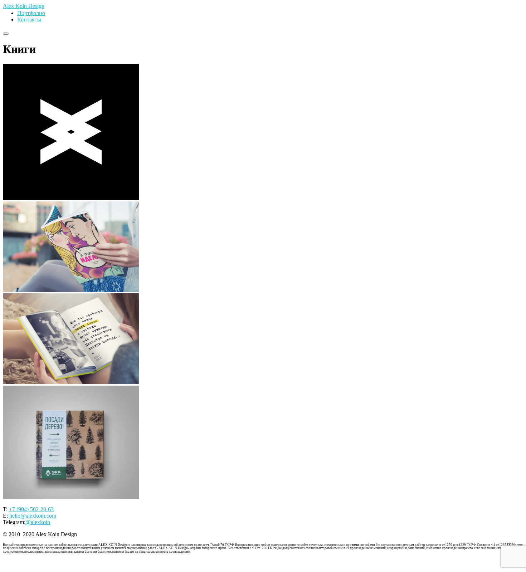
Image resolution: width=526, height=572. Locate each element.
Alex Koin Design (23, 6)
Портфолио (31, 13)
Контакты (29, 19)
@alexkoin (37, 522)
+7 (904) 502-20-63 (31, 509)
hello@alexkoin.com (32, 516)
